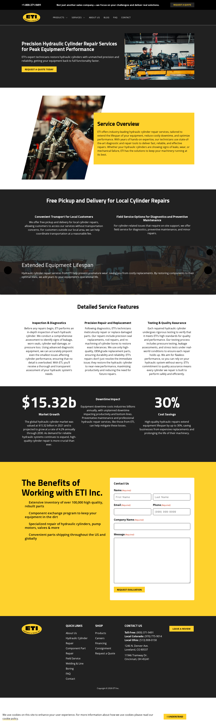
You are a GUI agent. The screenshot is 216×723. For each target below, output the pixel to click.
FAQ (115, 17)
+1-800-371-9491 (31, 5)
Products (58, 17)
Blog (106, 17)
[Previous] (8, 270)
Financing (101, 643)
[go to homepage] (34, 17)
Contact (126, 17)
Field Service (73, 658)
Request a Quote (105, 653)
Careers (100, 638)
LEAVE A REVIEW (182, 628)
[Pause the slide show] (210, 252)
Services (77, 17)
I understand (175, 716)
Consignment (103, 648)
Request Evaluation (129, 589)
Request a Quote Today (39, 69)
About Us (94, 17)
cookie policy (10, 718)
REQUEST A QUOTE (182, 4)
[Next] (208, 270)
